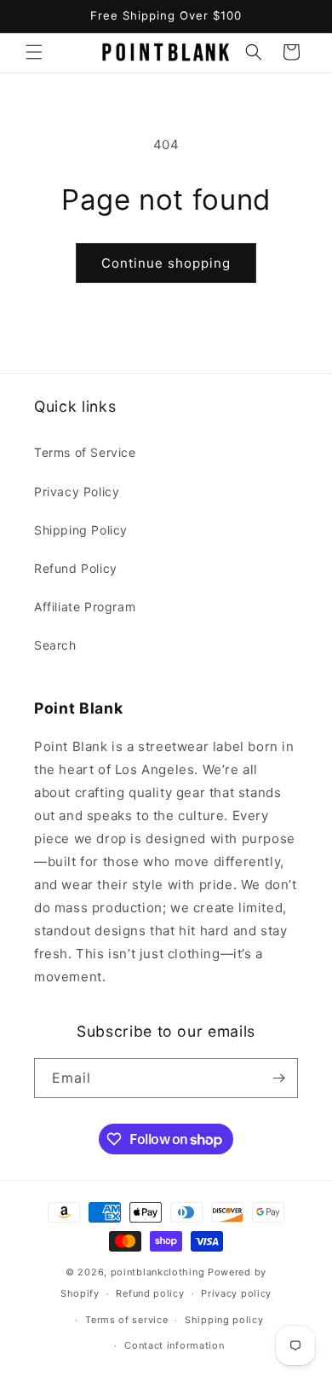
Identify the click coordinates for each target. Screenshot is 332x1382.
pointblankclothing (158, 1272)
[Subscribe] (278, 1078)
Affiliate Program (84, 606)
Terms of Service (85, 452)
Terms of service (126, 1320)
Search (55, 645)
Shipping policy (224, 1320)
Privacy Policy (76, 491)
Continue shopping (166, 263)
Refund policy (150, 1293)
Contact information (174, 1345)
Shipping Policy (81, 530)
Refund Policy (75, 568)
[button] (34, 52)
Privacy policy (236, 1293)
